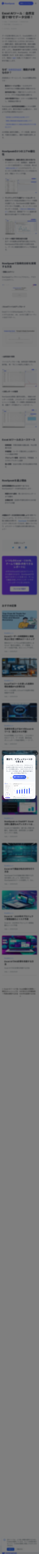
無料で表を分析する (19, 777)
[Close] (36, 753)
